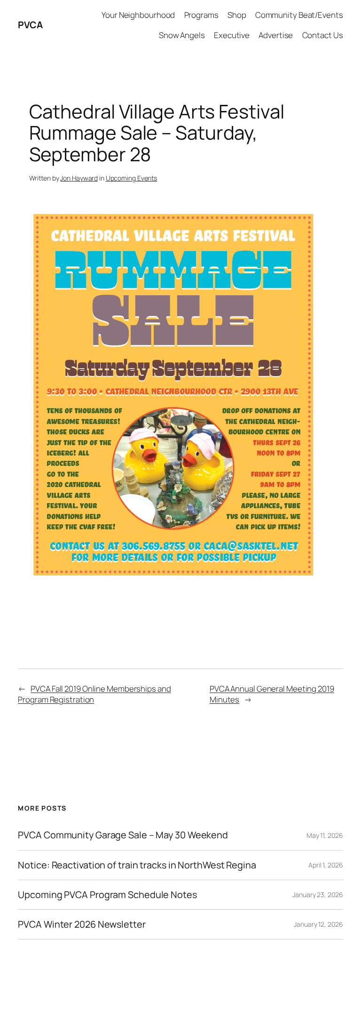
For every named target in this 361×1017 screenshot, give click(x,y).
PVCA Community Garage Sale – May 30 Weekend (123, 835)
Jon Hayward (79, 177)
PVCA (30, 24)
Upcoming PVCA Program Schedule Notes (107, 895)
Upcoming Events (131, 177)
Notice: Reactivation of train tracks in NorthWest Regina (137, 865)
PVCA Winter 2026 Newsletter (81, 924)
